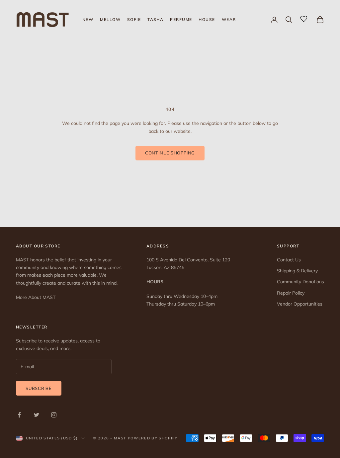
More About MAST (35, 297)
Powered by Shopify (153, 438)
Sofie (134, 19)
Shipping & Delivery (297, 271)
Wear (229, 19)
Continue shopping (170, 152)
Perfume (181, 19)
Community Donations (300, 282)
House (207, 19)
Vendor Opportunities (299, 304)
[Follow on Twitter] (36, 415)
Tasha (155, 19)
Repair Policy (290, 293)
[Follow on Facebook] (19, 415)
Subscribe (39, 388)
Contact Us (289, 260)
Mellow (110, 19)
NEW (87, 19)
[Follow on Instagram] (53, 415)
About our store (38, 245)
